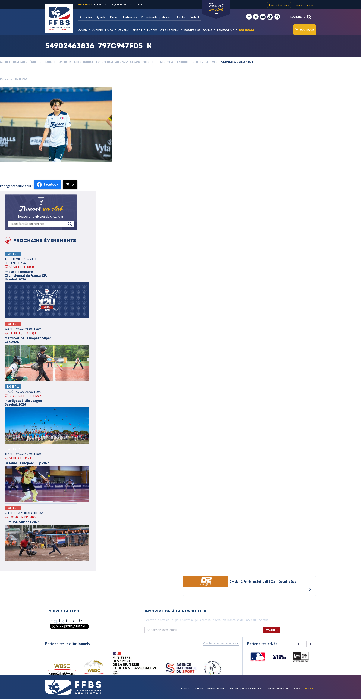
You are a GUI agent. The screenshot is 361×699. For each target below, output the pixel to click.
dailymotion (74, 621)
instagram (277, 17)
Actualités (86, 17)
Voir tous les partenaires (219, 643)
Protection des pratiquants (157, 17)
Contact (194, 17)
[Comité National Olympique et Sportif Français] (212, 670)
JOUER (82, 29)
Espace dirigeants (279, 5)
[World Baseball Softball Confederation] (62, 671)
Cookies (297, 688)
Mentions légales (215, 688)
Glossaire (198, 688)
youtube (263, 17)
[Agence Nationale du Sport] (181, 669)
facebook (249, 17)
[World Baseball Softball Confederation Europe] (94, 669)
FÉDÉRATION (225, 29)
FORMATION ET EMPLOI (163, 29)
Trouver (216, 7)
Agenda (100, 17)
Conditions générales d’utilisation (245, 688)
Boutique (306, 29)
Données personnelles (277, 688)
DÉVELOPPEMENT (130, 29)
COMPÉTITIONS (102, 29)
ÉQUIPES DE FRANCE (198, 29)
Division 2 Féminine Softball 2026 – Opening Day (262, 581)
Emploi (181, 17)
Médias (114, 17)
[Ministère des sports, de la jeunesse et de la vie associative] (134, 664)
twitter (256, 17)
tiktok (270, 17)
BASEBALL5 (246, 29)
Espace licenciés (304, 5)
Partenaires (130, 17)
